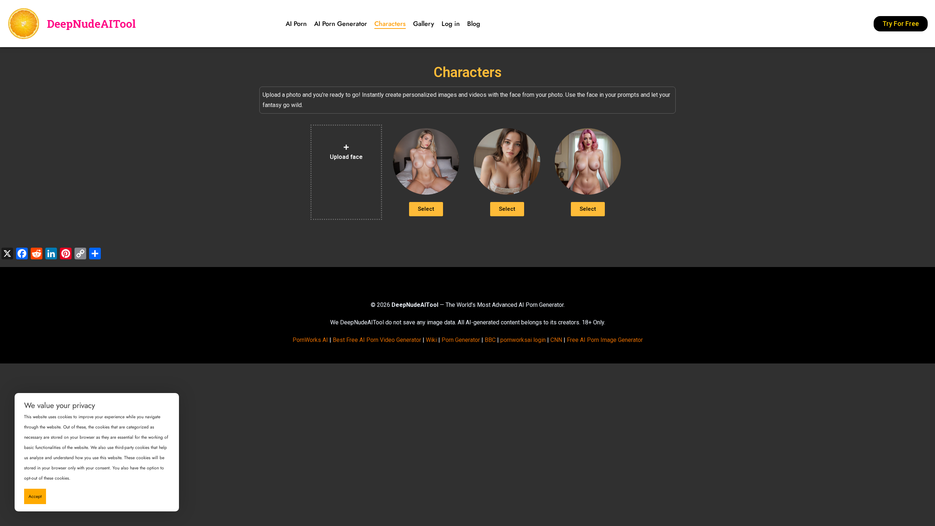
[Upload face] (346, 147)
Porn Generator (461, 339)
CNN (556, 339)
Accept (35, 496)
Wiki (431, 339)
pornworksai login (523, 339)
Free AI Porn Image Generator (605, 339)
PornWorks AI (310, 339)
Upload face (346, 156)
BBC (490, 339)
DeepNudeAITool (91, 23)
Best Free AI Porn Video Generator (377, 339)
